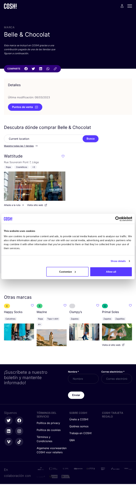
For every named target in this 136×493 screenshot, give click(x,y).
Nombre (73, 371)
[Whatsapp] (48, 68)
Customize (65, 271)
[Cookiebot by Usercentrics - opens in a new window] (117, 218)
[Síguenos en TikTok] (19, 442)
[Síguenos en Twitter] (9, 420)
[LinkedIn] (40, 68)
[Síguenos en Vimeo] (9, 442)
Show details (118, 261)
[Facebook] (26, 68)
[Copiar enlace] (55, 68)
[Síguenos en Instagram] (19, 431)
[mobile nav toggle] (130, 6)
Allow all (111, 271)
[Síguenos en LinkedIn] (9, 431)
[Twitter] (33, 68)
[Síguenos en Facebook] (19, 420)
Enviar (76, 395)
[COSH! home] (10, 6)
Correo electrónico (113, 371)
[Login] (122, 6)
